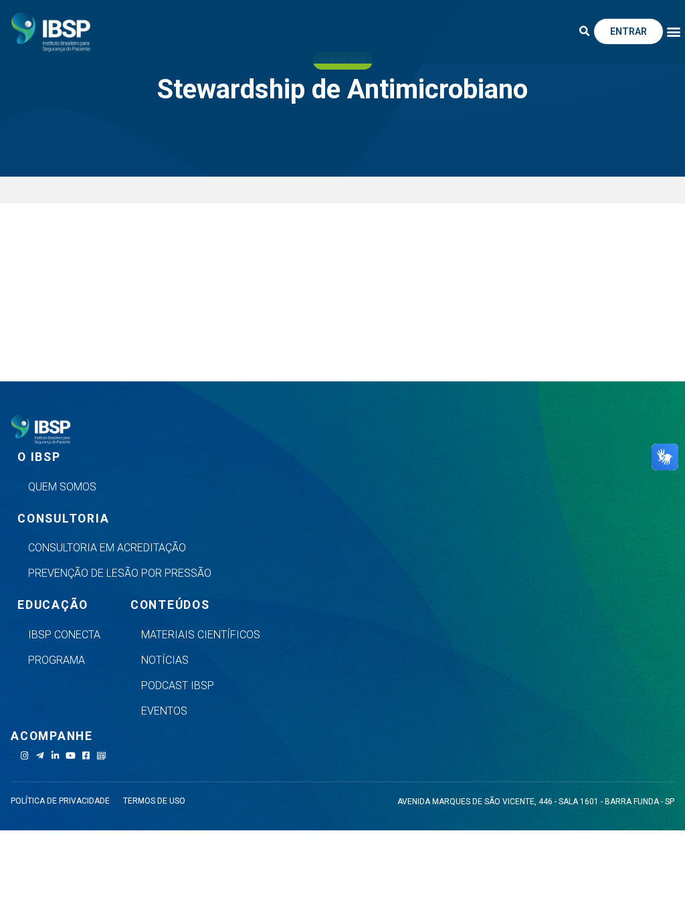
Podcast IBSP (177, 685)
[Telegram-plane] (39, 755)
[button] (584, 31)
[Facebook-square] (86, 755)
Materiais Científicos (200, 634)
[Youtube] (70, 755)
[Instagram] (24, 755)
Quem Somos (62, 486)
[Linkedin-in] (55, 755)
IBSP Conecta (64, 634)
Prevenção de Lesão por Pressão (119, 573)
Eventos (164, 711)
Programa (56, 660)
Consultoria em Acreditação (107, 547)
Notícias (165, 660)
